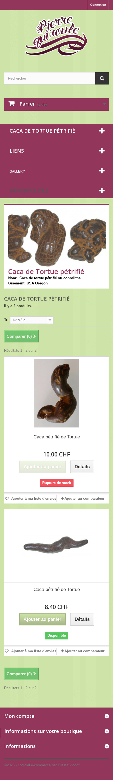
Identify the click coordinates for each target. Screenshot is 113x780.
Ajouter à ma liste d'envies (33, 498)
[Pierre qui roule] (56, 36)
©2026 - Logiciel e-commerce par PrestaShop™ (42, 765)
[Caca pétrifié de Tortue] (56, 393)
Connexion (98, 4)
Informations (29, 190)
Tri (6, 320)
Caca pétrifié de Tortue (56, 437)
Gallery (17, 171)
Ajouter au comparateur (84, 498)
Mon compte (19, 716)
